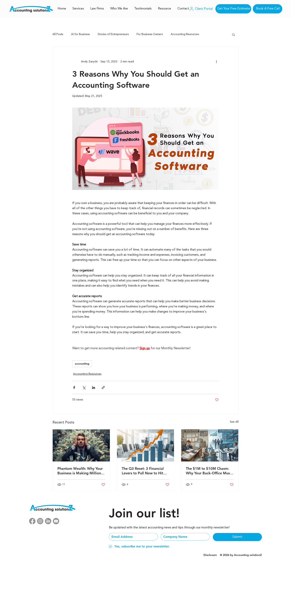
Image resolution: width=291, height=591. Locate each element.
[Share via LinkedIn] (93, 387)
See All (234, 421)
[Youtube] (56, 521)
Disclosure (210, 555)
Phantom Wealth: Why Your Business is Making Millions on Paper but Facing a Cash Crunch (80, 470)
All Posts (57, 34)
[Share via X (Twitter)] (84, 387)
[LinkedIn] (48, 521)
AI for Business (80, 34)
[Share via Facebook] (74, 387)
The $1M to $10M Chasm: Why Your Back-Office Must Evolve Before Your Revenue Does (209, 470)
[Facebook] (32, 521)
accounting (82, 363)
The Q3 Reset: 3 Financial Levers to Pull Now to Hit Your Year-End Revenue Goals (143, 470)
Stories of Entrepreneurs (113, 34)
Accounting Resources (185, 34)
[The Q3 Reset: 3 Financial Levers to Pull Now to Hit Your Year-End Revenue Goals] (145, 445)
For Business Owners (150, 34)
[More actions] (216, 61)
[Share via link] (103, 387)
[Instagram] (40, 521)
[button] (233, 34)
